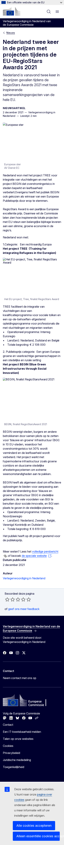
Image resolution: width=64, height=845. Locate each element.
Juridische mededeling (17, 760)
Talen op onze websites (18, 739)
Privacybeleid (11, 753)
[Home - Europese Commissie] (11, 11)
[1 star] (7, 599)
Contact (8, 724)
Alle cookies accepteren (34, 825)
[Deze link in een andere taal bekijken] (5, 556)
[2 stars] (10, 599)
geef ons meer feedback (23, 609)
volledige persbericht (45, 551)
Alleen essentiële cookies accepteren (38, 836)
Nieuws (10, 32)
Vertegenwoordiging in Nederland (24, 578)
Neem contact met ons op (19, 678)
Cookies (8, 746)
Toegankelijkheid (13, 767)
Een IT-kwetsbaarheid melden (22, 731)
